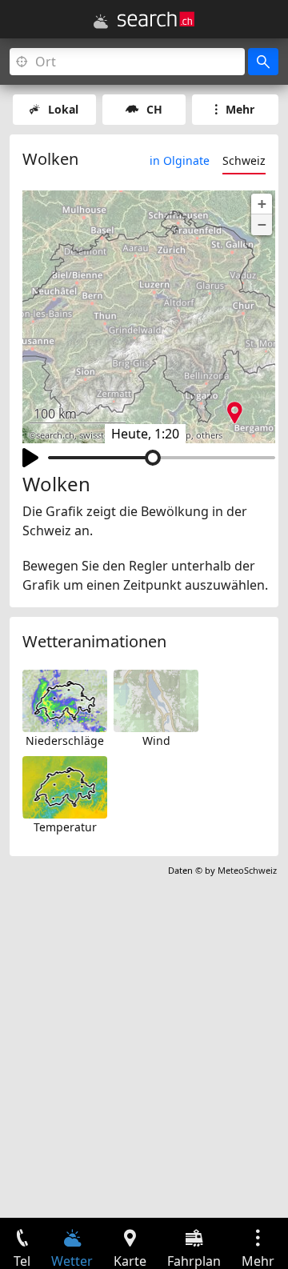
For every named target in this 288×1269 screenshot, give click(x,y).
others (209, 435)
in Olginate (180, 160)
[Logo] (156, 19)
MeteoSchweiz (247, 870)
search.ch (55, 435)
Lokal (63, 109)
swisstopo (100, 435)
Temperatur (65, 827)
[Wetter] (101, 22)
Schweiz (244, 160)
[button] (261, 204)
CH (154, 109)
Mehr (240, 109)
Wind (156, 740)
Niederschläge (65, 740)
